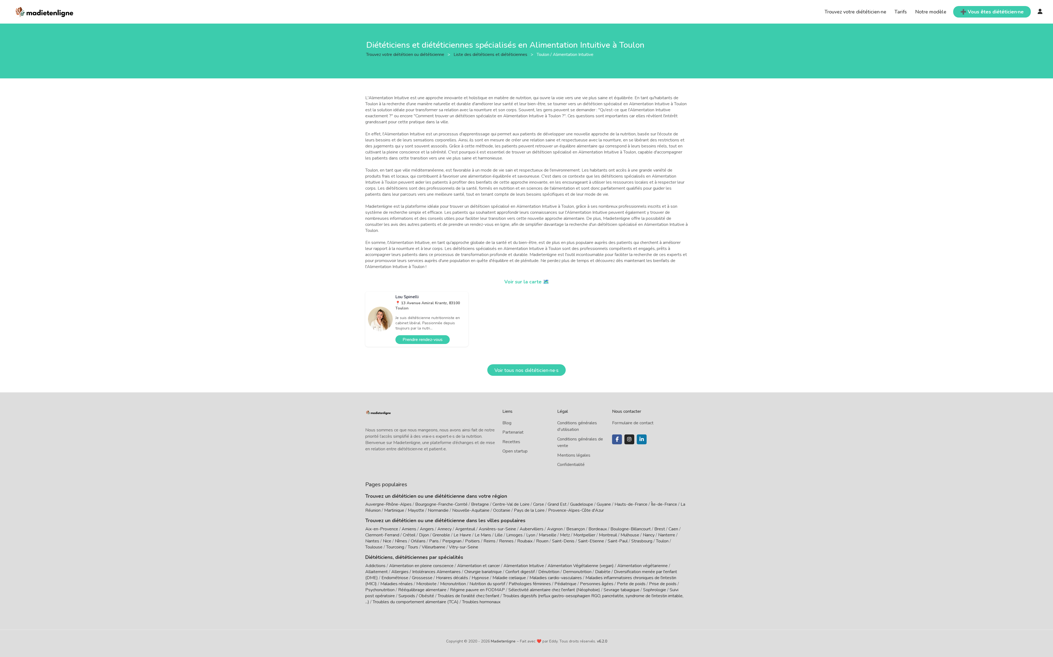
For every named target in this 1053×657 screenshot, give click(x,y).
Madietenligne (503, 641)
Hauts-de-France (631, 504)
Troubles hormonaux (481, 602)
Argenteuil (465, 529)
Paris (434, 541)
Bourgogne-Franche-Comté (441, 504)
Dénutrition (548, 572)
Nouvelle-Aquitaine (470, 510)
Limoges (514, 535)
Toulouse (374, 547)
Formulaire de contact (632, 423)
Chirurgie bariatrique (483, 572)
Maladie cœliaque (509, 578)
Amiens (409, 529)
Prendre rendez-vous (423, 340)
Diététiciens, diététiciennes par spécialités (414, 557)
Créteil (409, 535)
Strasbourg (641, 541)
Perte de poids (631, 584)
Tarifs (901, 11)
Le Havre (462, 535)
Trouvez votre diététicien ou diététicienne (405, 54)
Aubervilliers (532, 529)
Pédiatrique (565, 584)
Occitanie (501, 510)
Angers (427, 529)
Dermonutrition (578, 572)
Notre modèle (930, 11)
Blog (506, 423)
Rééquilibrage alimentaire (422, 590)
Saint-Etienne (591, 541)
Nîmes (401, 541)
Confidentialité (571, 465)
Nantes (372, 541)
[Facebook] (617, 439)
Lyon (530, 535)
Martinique (394, 510)
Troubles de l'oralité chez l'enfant (468, 596)
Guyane (604, 504)
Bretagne (480, 504)
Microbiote (427, 584)
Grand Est (557, 504)
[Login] (1040, 11)
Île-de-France (664, 504)
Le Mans (483, 535)
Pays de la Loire (529, 510)
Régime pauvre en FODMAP (477, 590)
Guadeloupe (581, 504)
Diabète (602, 572)
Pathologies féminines (530, 584)
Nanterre (666, 535)
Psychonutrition (380, 590)
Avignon (555, 529)
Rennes (506, 541)
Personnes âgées (596, 584)
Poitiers (472, 541)
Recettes (511, 442)
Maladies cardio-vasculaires (556, 578)
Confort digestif (520, 572)
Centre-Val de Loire (511, 504)
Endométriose (394, 578)
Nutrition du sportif (487, 584)
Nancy (649, 535)
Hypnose (480, 578)
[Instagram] (629, 439)
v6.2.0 (602, 641)
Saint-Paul (618, 541)
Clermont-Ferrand (382, 535)
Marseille (547, 535)
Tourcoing (395, 547)
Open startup (515, 451)
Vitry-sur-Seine (463, 547)
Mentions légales (573, 455)
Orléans (418, 541)
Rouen (542, 541)
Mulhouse (630, 535)
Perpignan (452, 541)
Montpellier (584, 535)
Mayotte (416, 510)
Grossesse (422, 578)
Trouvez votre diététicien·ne (855, 11)
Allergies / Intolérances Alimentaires (426, 572)
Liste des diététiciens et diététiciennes (491, 54)
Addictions (375, 566)
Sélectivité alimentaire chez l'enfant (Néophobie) (554, 590)
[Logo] (44, 11)
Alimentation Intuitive (523, 566)
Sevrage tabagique (621, 590)
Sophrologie (654, 590)
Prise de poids (662, 584)
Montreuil (608, 535)
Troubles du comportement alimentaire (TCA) (415, 602)
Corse (538, 504)
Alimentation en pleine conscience (421, 566)
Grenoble (441, 535)
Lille (499, 535)
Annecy (444, 529)
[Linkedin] (642, 439)
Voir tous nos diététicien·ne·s (526, 370)
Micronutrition (453, 584)
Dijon (424, 535)
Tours (413, 547)
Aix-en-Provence (381, 529)
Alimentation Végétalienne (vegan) (581, 566)
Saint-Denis (563, 541)
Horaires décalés (452, 578)
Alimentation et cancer (478, 566)
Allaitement (376, 572)
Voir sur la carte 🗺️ (526, 281)
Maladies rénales (396, 584)
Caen (673, 529)
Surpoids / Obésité (416, 596)
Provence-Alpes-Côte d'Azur (576, 510)
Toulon (662, 541)
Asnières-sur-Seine (497, 529)
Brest (659, 529)
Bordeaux (597, 529)
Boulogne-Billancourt (630, 529)
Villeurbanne (433, 547)
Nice (387, 541)
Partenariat (512, 432)
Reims (489, 541)
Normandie (438, 510)
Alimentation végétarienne (642, 566)
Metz (565, 535)
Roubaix (525, 541)
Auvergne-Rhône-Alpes (388, 504)
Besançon (575, 529)
